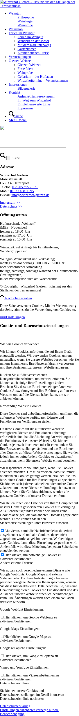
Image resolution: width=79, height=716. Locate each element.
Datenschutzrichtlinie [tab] (14, 683)
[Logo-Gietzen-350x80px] (39, 6)
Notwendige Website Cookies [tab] (20, 406)
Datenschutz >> (11, 206)
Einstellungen (15, 317)
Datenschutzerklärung (15, 706)
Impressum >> (10, 202)
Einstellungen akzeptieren (18, 710)
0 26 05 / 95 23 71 (25, 187)
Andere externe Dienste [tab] (16, 563)
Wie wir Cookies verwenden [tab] (20, 344)
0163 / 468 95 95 (22, 191)
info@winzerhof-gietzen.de (30, 195)
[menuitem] (44, 19)
